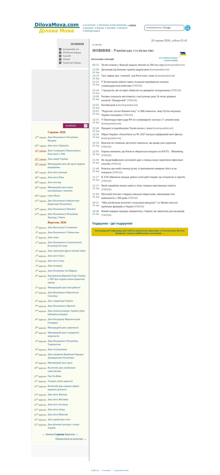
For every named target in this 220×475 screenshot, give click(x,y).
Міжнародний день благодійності (64, 287)
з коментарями (171, 60)
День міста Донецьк (57, 172)
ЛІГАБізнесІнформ (71, 52)
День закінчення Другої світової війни (67, 251)
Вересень (70, 434)
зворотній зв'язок (122, 470)
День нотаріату (55, 266)
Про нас (96, 470)
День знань (53, 237)
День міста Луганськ (58, 404)
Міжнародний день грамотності (63, 327)
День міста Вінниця (57, 394)
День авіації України (58, 159)
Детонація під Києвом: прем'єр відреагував (125, 69)
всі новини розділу (168, 58)
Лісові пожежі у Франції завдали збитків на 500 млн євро (132, 64)
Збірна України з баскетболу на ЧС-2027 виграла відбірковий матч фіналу (141, 134)
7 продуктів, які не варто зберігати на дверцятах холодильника (135, 90)
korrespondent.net (70, 49)
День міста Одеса (56, 256)
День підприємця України (60, 301)
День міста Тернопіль (58, 145)
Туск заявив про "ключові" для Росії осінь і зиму (127, 75)
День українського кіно (59, 419)
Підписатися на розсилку (70, 438)
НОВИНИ (132, 25)
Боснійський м (109, 105)
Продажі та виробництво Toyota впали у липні (127, 128)
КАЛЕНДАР (89, 28)
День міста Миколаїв (58, 414)
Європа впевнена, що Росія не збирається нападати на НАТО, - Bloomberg (142, 151)
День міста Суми (56, 261)
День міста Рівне (56, 177)
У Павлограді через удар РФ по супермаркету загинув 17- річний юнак (140, 119)
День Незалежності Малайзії (62, 209)
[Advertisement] (110, 9)
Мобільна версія (92, 31)
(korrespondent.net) (175, 64)
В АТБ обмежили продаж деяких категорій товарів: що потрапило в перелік (143, 177)
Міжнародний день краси (60, 363)
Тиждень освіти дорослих (60, 381)
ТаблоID (66, 56)
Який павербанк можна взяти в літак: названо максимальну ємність (138, 185)
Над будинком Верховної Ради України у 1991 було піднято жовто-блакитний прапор (67, 279)
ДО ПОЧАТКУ (90, 25)
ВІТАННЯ (100, 28)
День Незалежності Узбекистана (63, 232)
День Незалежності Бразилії (61, 306)
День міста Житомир (58, 399)
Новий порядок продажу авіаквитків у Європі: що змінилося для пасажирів (142, 211)
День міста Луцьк (56, 409)
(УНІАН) (137, 85)
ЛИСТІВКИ (111, 28)
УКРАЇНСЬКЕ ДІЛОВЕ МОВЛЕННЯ (112, 25)
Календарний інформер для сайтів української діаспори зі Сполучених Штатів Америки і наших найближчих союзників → (140, 231)
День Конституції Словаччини (62, 227)
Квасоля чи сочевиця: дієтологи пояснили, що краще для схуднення (138, 142)
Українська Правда (71, 63)
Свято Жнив (54, 195)
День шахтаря (54, 182)
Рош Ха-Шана (54, 376)
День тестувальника (57, 349)
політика (107, 470)
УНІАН (65, 59)
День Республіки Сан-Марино (62, 271)
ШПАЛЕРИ (123, 28)
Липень (49, 434)
